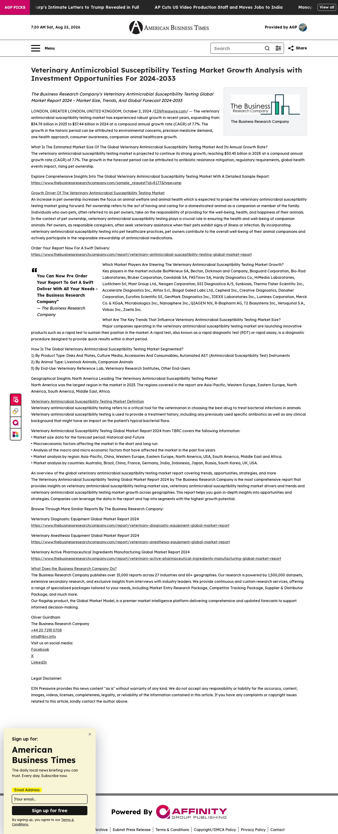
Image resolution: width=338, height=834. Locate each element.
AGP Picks (15, 7)
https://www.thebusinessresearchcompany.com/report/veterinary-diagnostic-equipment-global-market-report (130, 525)
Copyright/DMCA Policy (215, 829)
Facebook (40, 649)
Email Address (27, 790)
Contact (277, 829)
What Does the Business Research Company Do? (74, 568)
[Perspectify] (15, 411)
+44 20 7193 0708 (46, 630)
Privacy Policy (253, 829)
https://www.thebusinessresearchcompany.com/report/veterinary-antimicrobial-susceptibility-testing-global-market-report (141, 254)
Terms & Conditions (172, 829)
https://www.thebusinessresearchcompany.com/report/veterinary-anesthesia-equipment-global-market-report (130, 542)
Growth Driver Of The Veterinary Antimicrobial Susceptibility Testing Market (98, 193)
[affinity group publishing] (15, 422)
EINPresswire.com (170, 111)
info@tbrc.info (43, 636)
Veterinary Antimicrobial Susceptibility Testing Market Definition (87, 401)
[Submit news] (15, 400)
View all (327, 7)
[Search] (267, 48)
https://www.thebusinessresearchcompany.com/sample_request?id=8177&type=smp (106, 182)
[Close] (90, 734)
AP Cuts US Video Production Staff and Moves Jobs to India (219, 7)
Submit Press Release (132, 829)
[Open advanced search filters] (278, 48)
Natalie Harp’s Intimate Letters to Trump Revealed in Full (77, 7)
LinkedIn (39, 662)
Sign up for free (49, 810)
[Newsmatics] (15, 434)
